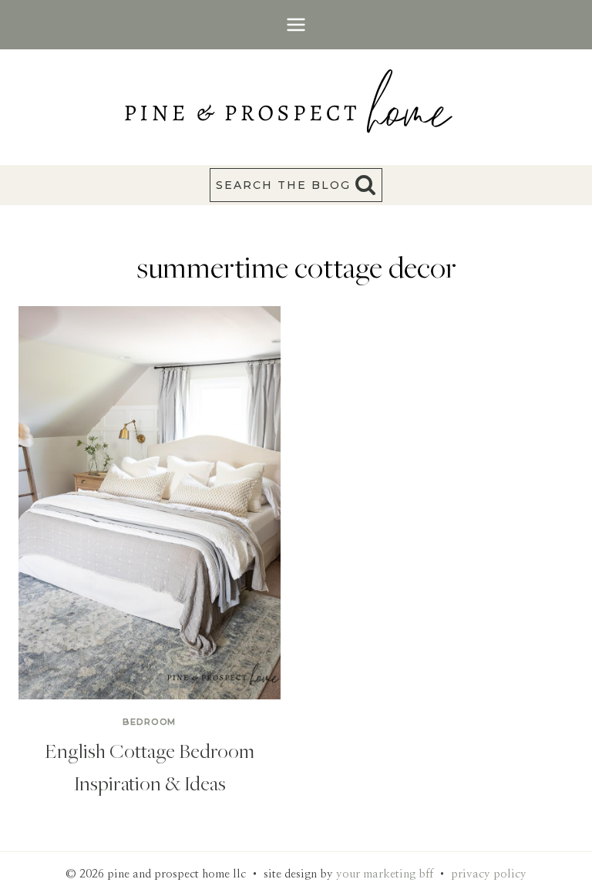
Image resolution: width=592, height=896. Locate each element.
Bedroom (150, 721)
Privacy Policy (488, 874)
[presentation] (149, 502)
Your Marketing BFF (384, 874)
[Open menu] (296, 24)
